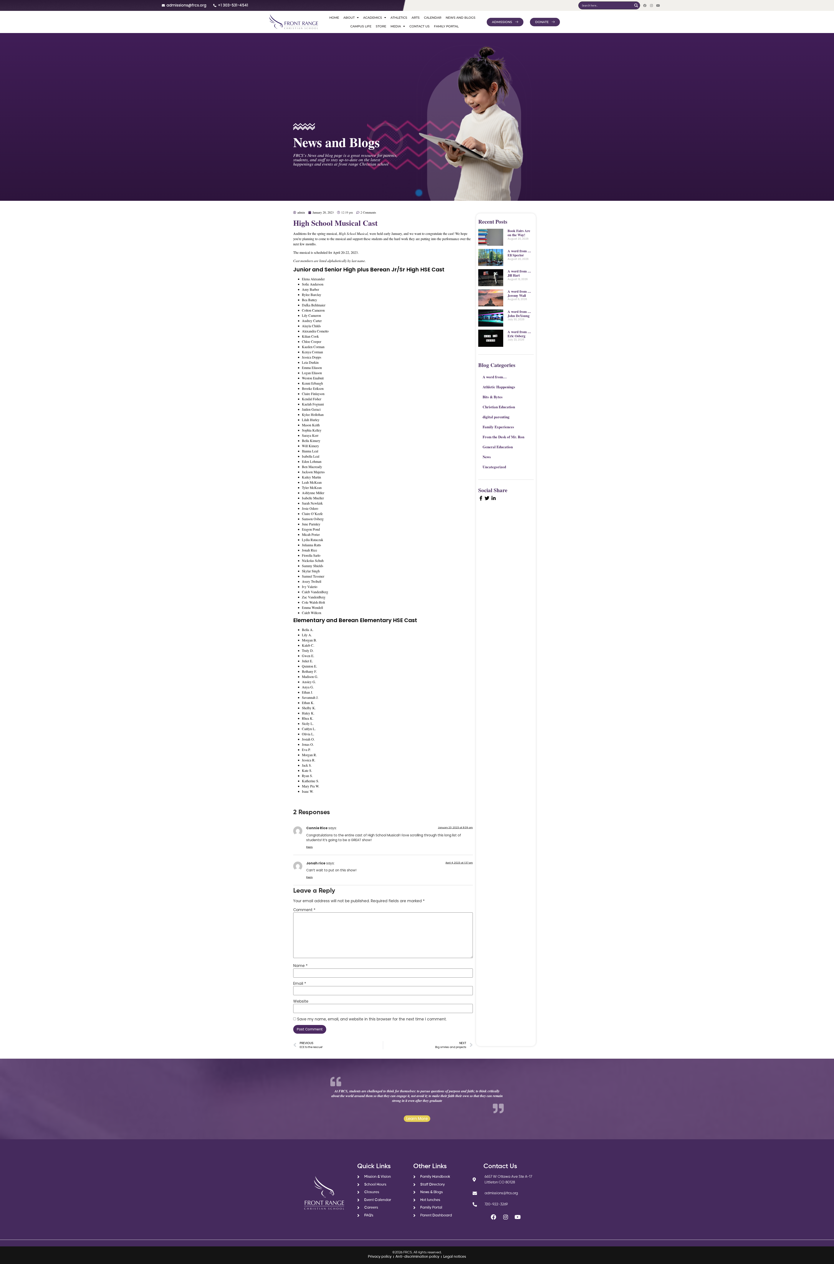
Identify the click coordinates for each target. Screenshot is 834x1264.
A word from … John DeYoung (519, 313)
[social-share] (480, 498)
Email (299, 983)
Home (334, 18)
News (487, 457)
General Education (498, 447)
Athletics (399, 18)
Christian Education (499, 407)
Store (381, 26)
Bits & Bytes (493, 397)
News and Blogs (460, 18)
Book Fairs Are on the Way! (519, 232)
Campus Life (360, 26)
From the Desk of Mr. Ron (503, 437)
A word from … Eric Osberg (519, 333)
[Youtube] (658, 5)
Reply (309, 847)
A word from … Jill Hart (519, 273)
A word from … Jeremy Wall (519, 293)
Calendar (432, 18)
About (349, 18)
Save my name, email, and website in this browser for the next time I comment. (372, 1019)
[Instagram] (651, 5)
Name (300, 966)
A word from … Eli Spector (519, 252)
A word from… (495, 377)
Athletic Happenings (499, 387)
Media (396, 26)
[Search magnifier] (636, 5)
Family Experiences (498, 427)
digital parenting (496, 417)
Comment (304, 910)
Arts (416, 18)
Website (300, 1001)
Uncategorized (494, 467)
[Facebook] (645, 5)
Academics (372, 18)
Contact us (419, 26)
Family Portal (446, 26)
